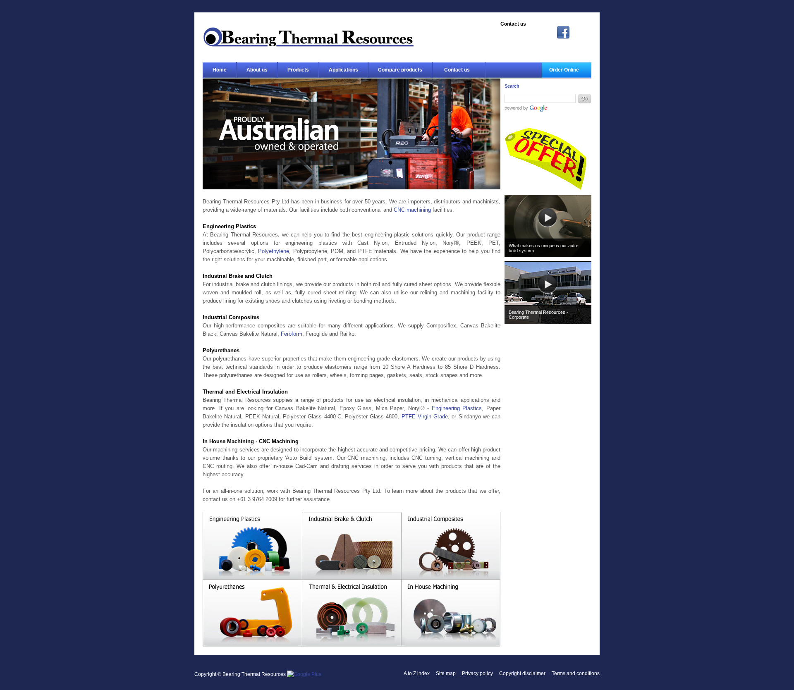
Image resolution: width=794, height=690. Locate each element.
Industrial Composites (450, 546)
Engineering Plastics (457, 408)
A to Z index (417, 673)
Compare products (400, 70)
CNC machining (412, 210)
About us (257, 70)
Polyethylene (273, 251)
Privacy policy (477, 673)
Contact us (457, 70)
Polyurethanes (252, 614)
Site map (446, 673)
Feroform (291, 334)
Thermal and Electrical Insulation (351, 614)
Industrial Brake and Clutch (351, 546)
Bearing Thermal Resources (308, 37)
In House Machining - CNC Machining (450, 614)
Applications (343, 70)
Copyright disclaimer (522, 673)
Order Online (564, 70)
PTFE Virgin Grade (425, 416)
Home (220, 70)
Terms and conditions (576, 673)
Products (298, 70)
